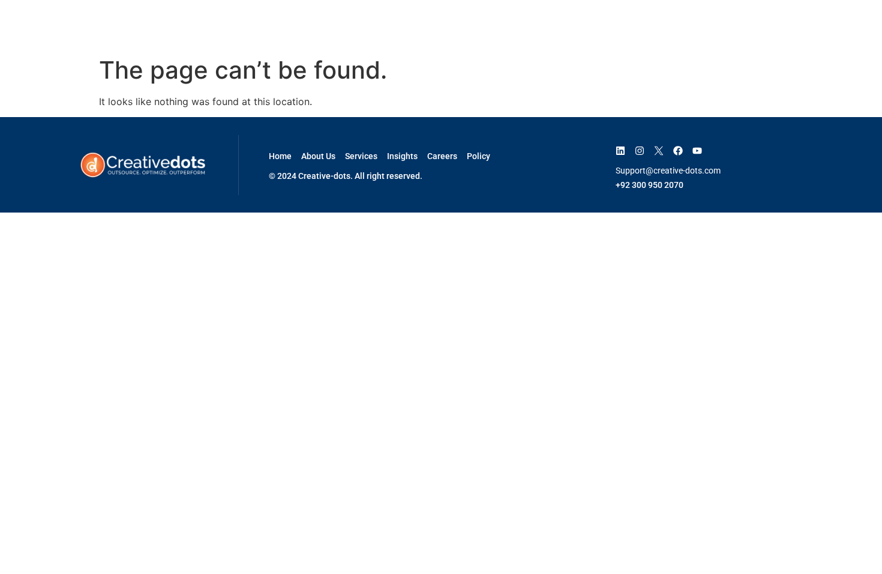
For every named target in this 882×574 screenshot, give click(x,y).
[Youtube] (697, 150)
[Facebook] (678, 150)
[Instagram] (639, 150)
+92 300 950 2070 (649, 185)
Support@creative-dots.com (668, 170)
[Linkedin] (620, 150)
